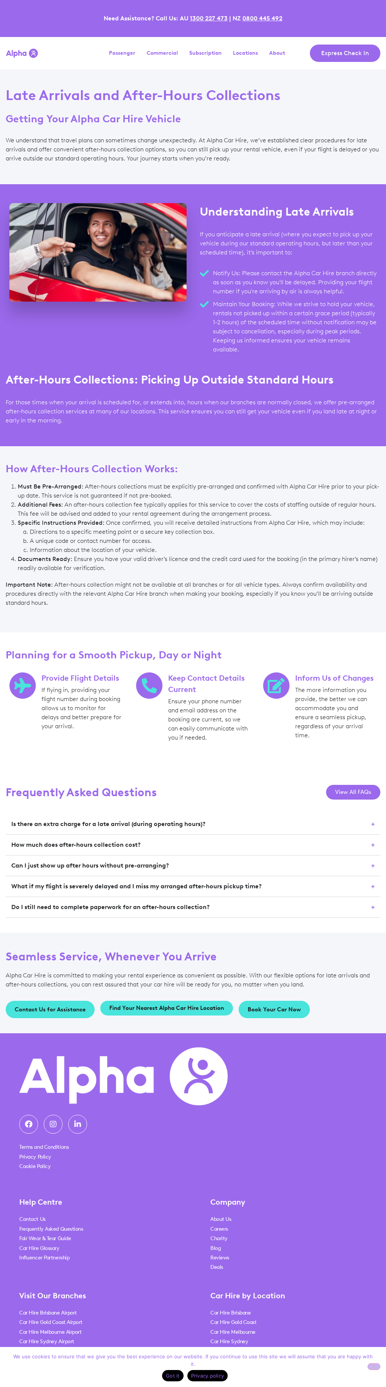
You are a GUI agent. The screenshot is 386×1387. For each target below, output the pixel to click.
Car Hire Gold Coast (233, 1322)
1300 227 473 (209, 18)
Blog (215, 1248)
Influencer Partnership (44, 1257)
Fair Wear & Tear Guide (45, 1238)
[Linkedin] (77, 1124)
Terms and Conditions (44, 1147)
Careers (219, 1229)
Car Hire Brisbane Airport (48, 1313)
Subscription (205, 53)
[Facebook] (28, 1124)
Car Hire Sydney (229, 1341)
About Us (220, 1219)
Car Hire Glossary (39, 1248)
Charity (219, 1238)
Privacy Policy (35, 1157)
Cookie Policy (35, 1166)
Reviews (219, 1257)
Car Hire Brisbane (230, 1313)
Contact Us (32, 1219)
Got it (173, 1376)
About (277, 53)
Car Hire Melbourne (233, 1332)
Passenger (122, 53)
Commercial (162, 53)
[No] (374, 1366)
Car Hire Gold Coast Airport (51, 1322)
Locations (245, 53)
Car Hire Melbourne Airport (50, 1332)
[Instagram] (53, 1124)
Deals (216, 1267)
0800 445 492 (262, 18)
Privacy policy (207, 1376)
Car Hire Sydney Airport (46, 1341)
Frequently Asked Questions (51, 1229)
